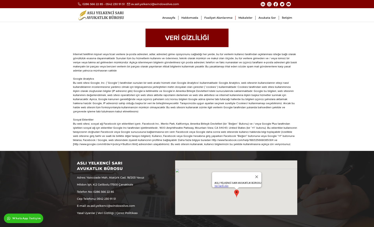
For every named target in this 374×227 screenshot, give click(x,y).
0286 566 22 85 (92, 4)
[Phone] (79, 4)
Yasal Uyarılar (86, 213)
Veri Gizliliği (106, 213)
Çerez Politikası (127, 213)
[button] (218, 18)
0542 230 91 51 (115, 4)
